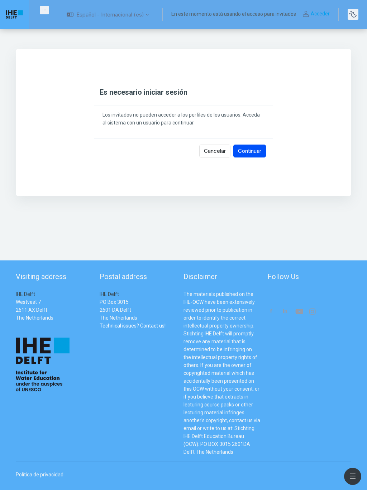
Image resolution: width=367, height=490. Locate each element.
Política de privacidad (39, 474)
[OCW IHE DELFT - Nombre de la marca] (14, 14)
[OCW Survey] (100, 333)
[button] (107, 14)
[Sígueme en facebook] (271, 311)
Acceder (320, 14)
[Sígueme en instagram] (312, 312)
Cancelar (215, 150)
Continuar (249, 150)
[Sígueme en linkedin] (285, 311)
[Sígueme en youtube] (298, 312)
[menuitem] (44, 10)
